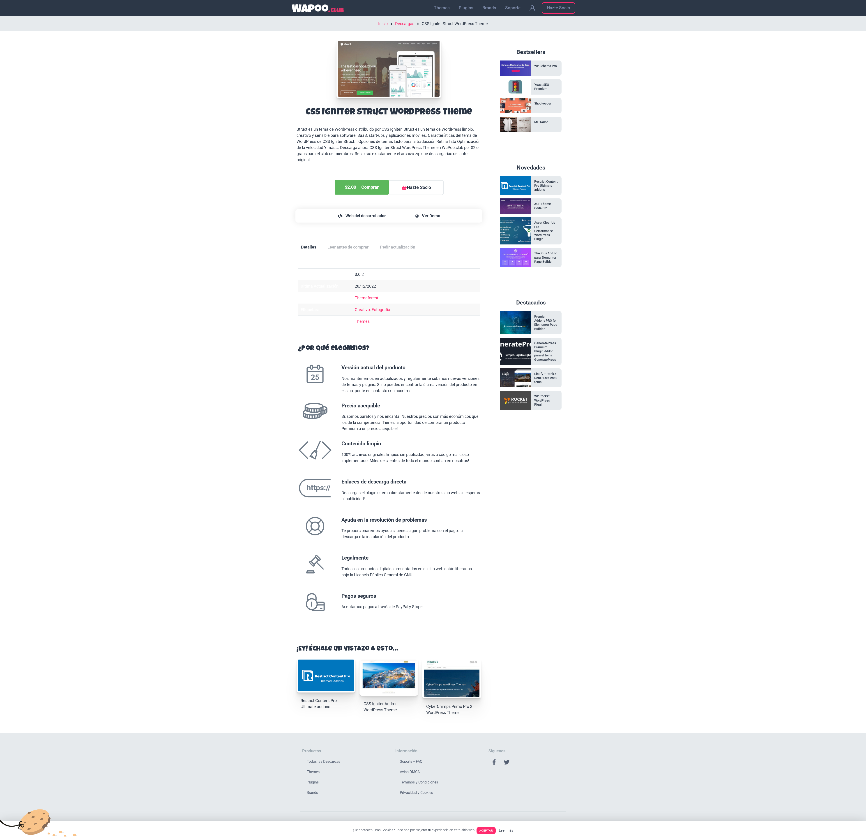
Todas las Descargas (323, 761)
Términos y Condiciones (419, 782)
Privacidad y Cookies (416, 792)
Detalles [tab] (308, 247)
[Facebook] (494, 762)
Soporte (513, 7)
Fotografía (381, 309)
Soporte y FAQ (411, 761)
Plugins (466, 7)
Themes (442, 7)
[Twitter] (506, 762)
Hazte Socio (558, 7)
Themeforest (366, 297)
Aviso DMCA (410, 772)
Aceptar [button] (486, 830)
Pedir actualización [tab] (397, 247)
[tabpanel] (388, 445)
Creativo (362, 309)
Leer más (506, 830)
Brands (489, 7)
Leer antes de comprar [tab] (348, 247)
